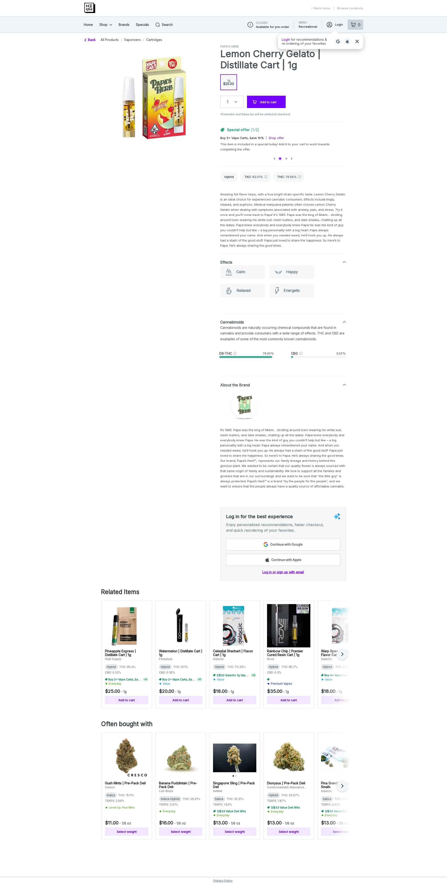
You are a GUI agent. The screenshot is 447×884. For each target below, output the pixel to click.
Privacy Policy (223, 880)
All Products (110, 40)
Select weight (127, 831)
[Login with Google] (338, 41)
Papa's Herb (229, 46)
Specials (142, 25)
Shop (103, 25)
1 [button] (227, 101)
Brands (124, 25)
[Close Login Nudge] (357, 41)
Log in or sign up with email (283, 572)
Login (339, 24)
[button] (320, 41)
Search (167, 25)
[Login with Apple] (347, 41)
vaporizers (132, 40)
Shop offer (276, 138)
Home (88, 25)
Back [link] (92, 40)
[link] (229, 177)
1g (228, 82)
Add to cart (127, 700)
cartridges (154, 40)
